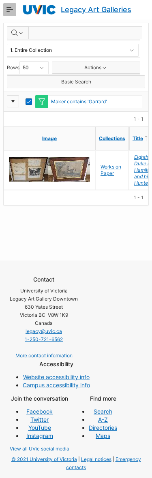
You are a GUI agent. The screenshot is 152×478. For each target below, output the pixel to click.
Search (103, 411)
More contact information (44, 355)
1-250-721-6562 (44, 339)
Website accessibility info (56, 376)
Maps (103, 435)
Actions (92, 67)
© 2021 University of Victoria (44, 459)
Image (49, 138)
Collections (112, 138)
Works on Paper (111, 170)
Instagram (39, 435)
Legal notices (96, 459)
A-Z (103, 419)
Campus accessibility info (56, 385)
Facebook (39, 411)
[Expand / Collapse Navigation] (9, 9)
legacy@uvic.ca (44, 331)
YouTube (39, 427)
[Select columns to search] (18, 32)
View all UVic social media (39, 449)
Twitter (39, 419)
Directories (103, 427)
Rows (13, 67)
